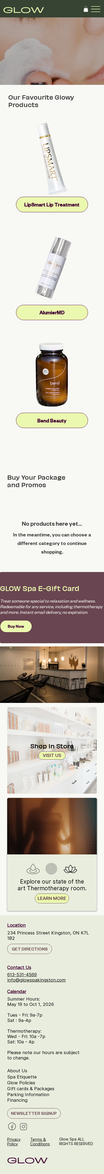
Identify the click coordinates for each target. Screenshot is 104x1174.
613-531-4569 (22, 974)
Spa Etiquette (22, 1077)
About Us (17, 1070)
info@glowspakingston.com (36, 980)
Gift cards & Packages (30, 1088)
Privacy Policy (14, 1141)
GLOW (23, 9)
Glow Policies (21, 1082)
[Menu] (95, 9)
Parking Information (28, 1094)
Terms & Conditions (40, 1141)
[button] (85, 9)
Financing (17, 1100)
